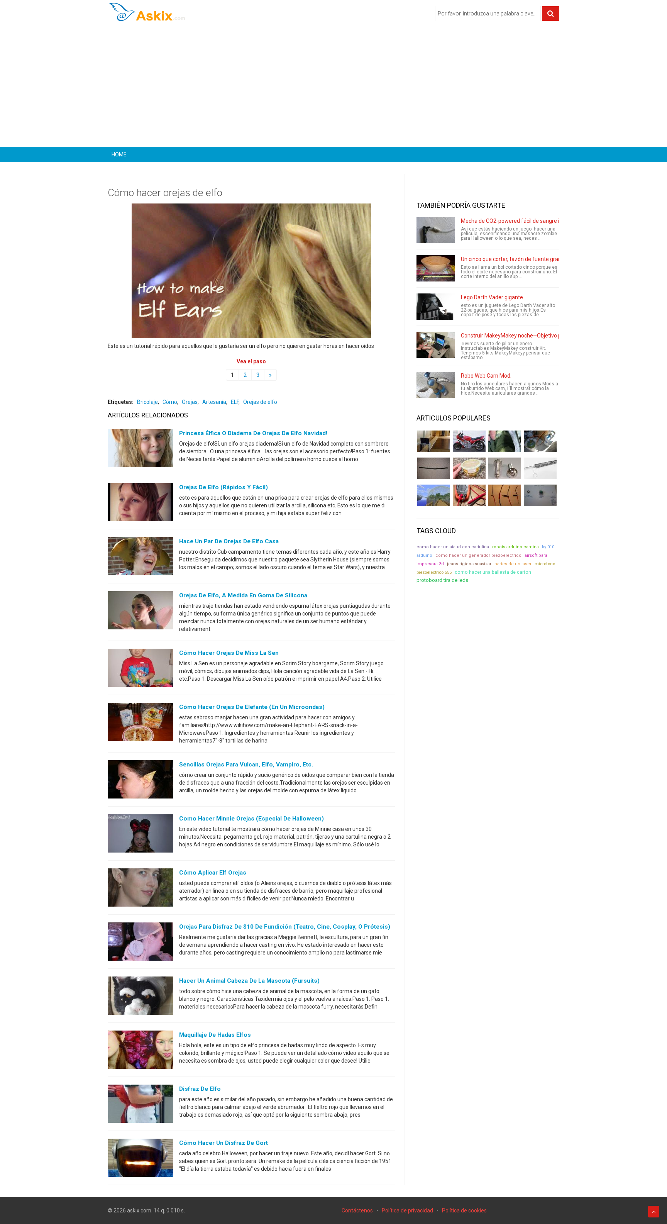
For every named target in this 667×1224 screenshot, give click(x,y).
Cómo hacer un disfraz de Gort (223, 1142)
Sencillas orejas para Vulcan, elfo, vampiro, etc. (246, 764)
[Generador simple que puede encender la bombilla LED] (540, 495)
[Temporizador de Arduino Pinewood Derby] (433, 441)
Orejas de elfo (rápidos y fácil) (223, 487)
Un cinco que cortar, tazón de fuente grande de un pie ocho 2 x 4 (538, 259)
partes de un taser (513, 563)
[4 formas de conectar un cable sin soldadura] (505, 495)
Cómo (170, 402)
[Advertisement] (333, 87)
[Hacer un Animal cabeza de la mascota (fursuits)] (140, 997)
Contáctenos (357, 1210)
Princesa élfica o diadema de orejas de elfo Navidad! (253, 433)
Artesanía (214, 402)
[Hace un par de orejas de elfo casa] (140, 558)
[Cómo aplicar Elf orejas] (140, 889)
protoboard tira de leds (442, 580)
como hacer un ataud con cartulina (452, 546)
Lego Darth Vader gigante (492, 297)
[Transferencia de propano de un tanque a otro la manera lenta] (540, 441)
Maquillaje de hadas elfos (215, 1034)
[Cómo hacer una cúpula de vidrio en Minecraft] (433, 495)
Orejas (190, 402)
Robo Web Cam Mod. (486, 376)
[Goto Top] (653, 1212)
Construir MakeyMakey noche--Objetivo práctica (519, 335)
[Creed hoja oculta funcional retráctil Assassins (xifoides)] (540, 468)
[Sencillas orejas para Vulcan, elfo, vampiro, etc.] (140, 781)
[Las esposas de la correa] (433, 468)
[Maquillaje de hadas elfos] (140, 1051)
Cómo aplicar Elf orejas (212, 872)
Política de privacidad (407, 1210)
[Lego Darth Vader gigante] (435, 306)
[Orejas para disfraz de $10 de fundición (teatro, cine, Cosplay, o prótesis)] (140, 943)
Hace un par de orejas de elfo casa (229, 541)
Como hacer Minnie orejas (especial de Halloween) (251, 818)
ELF (235, 402)
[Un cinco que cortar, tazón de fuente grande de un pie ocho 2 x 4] (435, 268)
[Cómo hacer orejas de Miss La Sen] (140, 669)
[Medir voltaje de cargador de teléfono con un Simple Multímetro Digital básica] (469, 495)
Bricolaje (147, 402)
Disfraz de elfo (200, 1088)
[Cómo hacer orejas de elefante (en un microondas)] (140, 723)
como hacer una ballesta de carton (493, 572)
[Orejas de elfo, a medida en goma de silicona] (140, 612)
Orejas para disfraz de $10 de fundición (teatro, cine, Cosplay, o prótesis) (284, 926)
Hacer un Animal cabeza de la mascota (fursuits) (249, 980)
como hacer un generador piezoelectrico (478, 555)
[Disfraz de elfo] (140, 1105)
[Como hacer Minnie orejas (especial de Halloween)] (140, 835)
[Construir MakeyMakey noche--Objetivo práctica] (435, 345)
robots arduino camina (515, 546)
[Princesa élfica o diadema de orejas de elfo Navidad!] (140, 450)
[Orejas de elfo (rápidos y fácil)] (140, 504)
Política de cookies (464, 1210)
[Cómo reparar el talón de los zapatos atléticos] (505, 441)
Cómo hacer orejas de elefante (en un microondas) (252, 707)
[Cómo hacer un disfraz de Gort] (140, 1159)
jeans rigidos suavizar (469, 563)
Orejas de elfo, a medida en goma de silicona (243, 595)
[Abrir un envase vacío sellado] (469, 468)
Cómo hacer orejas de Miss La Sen (229, 652)
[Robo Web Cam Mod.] (435, 385)
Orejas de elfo (260, 402)
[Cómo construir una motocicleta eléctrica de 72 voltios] (469, 441)
